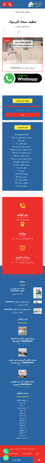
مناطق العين (23, 186)
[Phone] (6, 451)
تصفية (22, 115)
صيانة (21, 410)
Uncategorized (20, 134)
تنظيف (22, 140)
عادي (21, 415)
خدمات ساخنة (21, 438)
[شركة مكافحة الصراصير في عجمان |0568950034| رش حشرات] (22, 352)
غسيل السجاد (23, 174)
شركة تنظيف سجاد (22, 156)
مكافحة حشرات (22, 183)
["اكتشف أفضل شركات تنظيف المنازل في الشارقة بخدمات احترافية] (35, 4)
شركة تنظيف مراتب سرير (23, 159)
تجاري (21, 413)
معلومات (21, 430)
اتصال (21, 425)
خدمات (21, 418)
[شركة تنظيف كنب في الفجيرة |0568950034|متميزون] (22, 374)
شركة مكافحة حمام (23, 165)
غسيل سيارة (21, 408)
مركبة (21, 403)
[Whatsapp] (6, 457)
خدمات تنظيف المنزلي (22, 146)
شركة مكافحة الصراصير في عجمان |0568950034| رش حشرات (22, 361)
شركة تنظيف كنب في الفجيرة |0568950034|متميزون (22, 382)
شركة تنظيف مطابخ (23, 162)
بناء (21, 405)
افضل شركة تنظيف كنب (22, 137)
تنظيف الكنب (22, 143)
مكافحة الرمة (22, 180)
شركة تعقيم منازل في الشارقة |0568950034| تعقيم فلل (23, 339)
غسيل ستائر (23, 177)
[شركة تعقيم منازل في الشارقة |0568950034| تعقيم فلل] (22, 331)
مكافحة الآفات (21, 400)
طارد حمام (22, 168)
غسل (22, 171)
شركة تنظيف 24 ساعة (23, 152)
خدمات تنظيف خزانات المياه (22, 149)
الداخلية (21, 420)
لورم (21, 428)
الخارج (21, 423)
